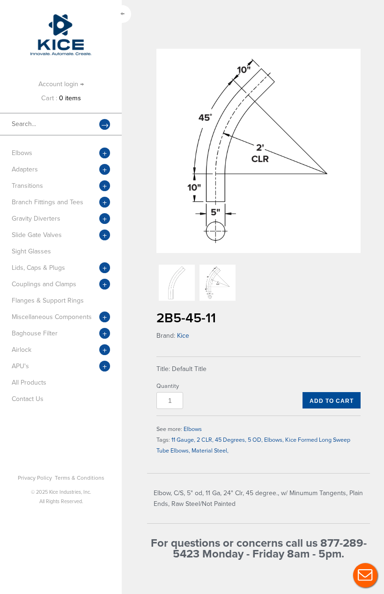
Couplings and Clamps (44, 284)
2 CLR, (205, 440)
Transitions (27, 186)
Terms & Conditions (79, 478)
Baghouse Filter (35, 333)
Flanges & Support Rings (48, 300)
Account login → (61, 84)
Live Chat (365, 575)
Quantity (167, 386)
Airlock (21, 350)
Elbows (22, 153)
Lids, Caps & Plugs (38, 268)
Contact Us (28, 399)
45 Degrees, (230, 440)
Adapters (25, 169)
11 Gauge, (183, 440)
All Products (29, 382)
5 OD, (255, 440)
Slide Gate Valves (37, 235)
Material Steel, (210, 450)
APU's (20, 366)
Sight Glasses (31, 251)
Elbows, (274, 440)
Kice (183, 336)
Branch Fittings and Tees (47, 202)
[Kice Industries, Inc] (60, 18)
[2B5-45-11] (258, 151)
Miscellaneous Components (52, 317)
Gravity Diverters (36, 219)
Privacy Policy (35, 478)
